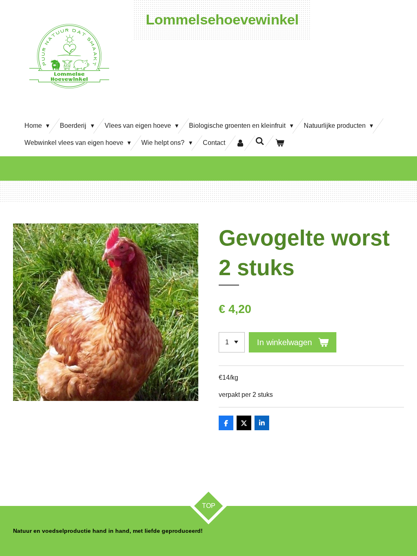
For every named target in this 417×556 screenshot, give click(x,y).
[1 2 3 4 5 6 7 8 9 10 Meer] (232, 342)
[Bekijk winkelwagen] (280, 143)
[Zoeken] (260, 141)
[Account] (240, 143)
